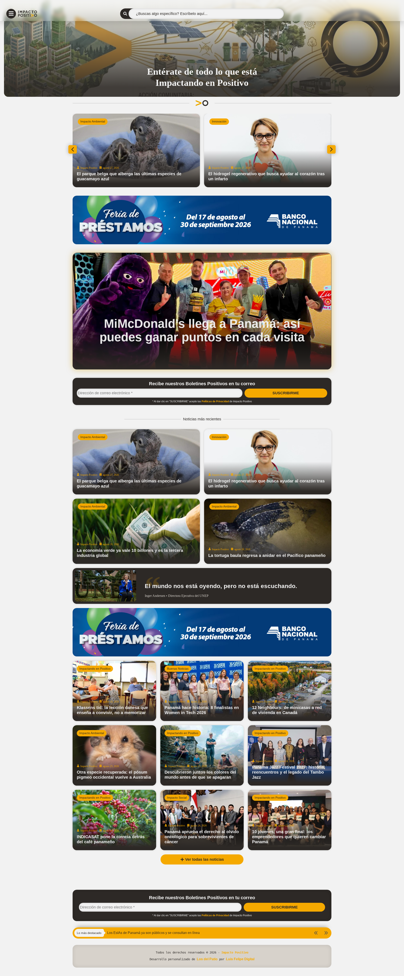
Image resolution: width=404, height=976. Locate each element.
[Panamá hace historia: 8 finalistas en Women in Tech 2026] (202, 691)
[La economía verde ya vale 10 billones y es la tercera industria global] (136, 531)
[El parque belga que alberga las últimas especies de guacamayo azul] (136, 461)
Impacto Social (177, 797)
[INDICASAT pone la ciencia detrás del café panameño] (114, 820)
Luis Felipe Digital (240, 959)
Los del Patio (207, 959)
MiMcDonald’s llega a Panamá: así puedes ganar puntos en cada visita (202, 330)
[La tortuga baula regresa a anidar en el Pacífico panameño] (267, 531)
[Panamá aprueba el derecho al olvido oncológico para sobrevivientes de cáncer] (202, 820)
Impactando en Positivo (94, 668)
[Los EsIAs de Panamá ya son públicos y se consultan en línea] (218, 150)
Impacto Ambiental (174, 121)
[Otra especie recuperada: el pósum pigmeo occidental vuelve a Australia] (114, 755)
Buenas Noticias (178, 668)
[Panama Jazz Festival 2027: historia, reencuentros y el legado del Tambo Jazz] (289, 755)
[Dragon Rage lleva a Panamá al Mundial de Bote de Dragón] (91, 150)
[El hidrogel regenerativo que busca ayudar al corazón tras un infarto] (267, 461)
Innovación (301, 121)
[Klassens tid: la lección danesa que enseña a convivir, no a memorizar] (114, 691)
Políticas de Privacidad (215, 401)
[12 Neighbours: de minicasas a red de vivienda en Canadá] (289, 691)
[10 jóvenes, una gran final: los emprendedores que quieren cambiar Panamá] (289, 820)
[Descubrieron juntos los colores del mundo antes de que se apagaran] (202, 755)
